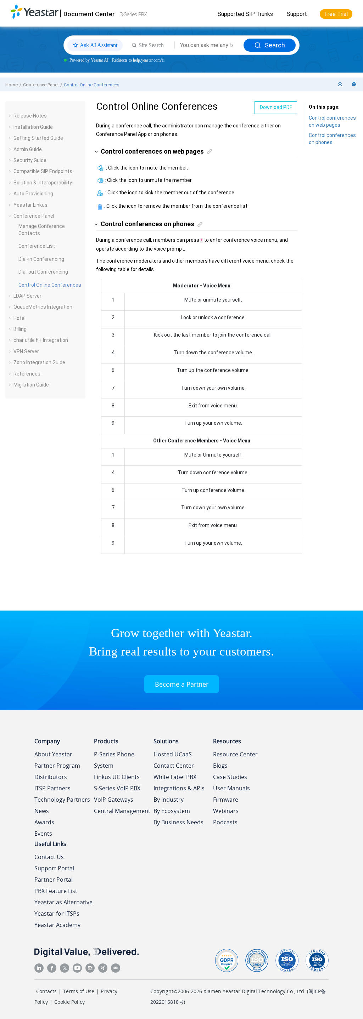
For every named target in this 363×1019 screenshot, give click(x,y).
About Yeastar (53, 754)
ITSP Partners (52, 788)
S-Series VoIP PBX (117, 788)
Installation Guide (33, 127)
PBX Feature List (55, 891)
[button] (10, 116)
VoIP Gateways (113, 799)
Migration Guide (31, 385)
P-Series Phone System (114, 759)
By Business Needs (178, 822)
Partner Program (57, 765)
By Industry (168, 799)
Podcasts (225, 822)
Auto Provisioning (33, 193)
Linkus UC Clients (117, 777)
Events (43, 833)
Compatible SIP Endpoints (42, 171)
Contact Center (173, 765)
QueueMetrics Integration (42, 307)
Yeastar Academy (57, 925)
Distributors (50, 777)
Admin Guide (27, 149)
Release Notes (30, 116)
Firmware (225, 799)
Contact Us (49, 857)
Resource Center (235, 754)
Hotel (19, 318)
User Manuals (231, 788)
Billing (20, 329)
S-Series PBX (133, 14)
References (26, 374)
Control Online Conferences (91, 84)
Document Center (89, 14)
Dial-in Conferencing (41, 259)
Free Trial (336, 14)
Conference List (36, 246)
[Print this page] (354, 84)
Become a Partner (181, 684)
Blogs (220, 765)
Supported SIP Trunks (245, 14)
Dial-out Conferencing (43, 272)
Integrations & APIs (179, 788)
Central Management (122, 811)
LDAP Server (27, 296)
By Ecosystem (171, 811)
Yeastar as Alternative (63, 902)
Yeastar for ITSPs (56, 913)
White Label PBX (174, 777)
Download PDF (276, 107)
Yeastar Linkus (30, 205)
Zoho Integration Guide (39, 362)
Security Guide (29, 160)
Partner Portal (53, 879)
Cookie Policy (69, 1001)
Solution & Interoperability (42, 182)
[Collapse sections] (340, 84)
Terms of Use (78, 991)
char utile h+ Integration (40, 340)
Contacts (46, 991)
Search (275, 45)
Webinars (226, 811)
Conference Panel (40, 84)
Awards (44, 822)
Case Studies (230, 777)
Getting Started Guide (38, 138)
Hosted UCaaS (172, 754)
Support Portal (54, 868)
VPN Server (26, 351)
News (41, 811)
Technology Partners (62, 799)
